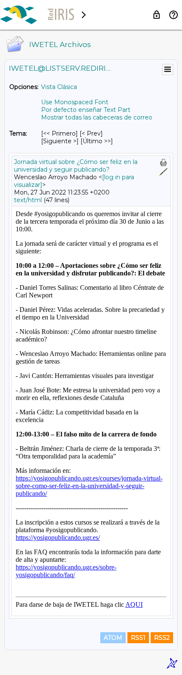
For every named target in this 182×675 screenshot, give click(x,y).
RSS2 (162, 638)
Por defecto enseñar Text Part (85, 110)
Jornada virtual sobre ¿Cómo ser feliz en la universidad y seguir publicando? (76, 165)
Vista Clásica (59, 87)
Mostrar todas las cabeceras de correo (96, 117)
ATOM (113, 638)
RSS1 (138, 638)
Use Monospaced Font (74, 102)
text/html (28, 200)
